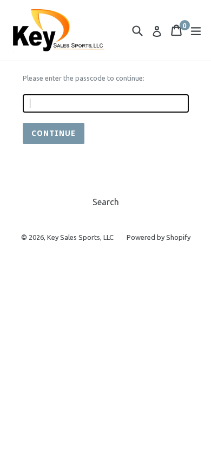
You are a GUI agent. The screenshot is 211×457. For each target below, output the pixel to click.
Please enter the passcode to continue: (83, 78)
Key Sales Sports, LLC (80, 237)
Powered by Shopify (158, 237)
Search (106, 202)
